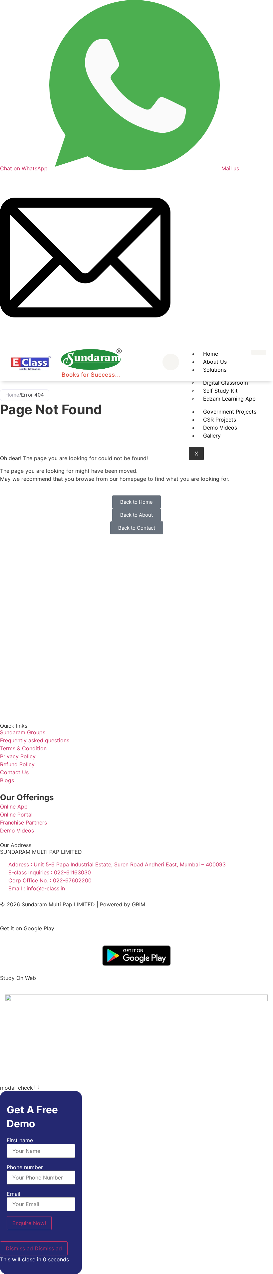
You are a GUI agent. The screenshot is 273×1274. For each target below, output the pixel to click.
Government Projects (229, 411)
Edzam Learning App (229, 398)
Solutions (214, 369)
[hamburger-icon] (258, 352)
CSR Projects (219, 419)
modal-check (16, 1087)
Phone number (25, 1167)
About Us (215, 361)
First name (20, 1140)
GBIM (138, 904)
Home (210, 353)
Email (13, 1193)
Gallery (212, 435)
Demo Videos (220, 427)
